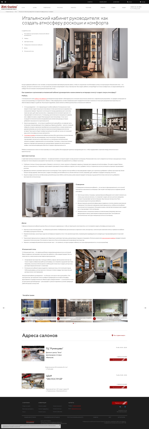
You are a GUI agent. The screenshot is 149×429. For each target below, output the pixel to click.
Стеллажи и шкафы (29, 135)
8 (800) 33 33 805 (77, 405)
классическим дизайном (109, 238)
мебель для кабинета (41, 98)
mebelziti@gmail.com (76, 408)
